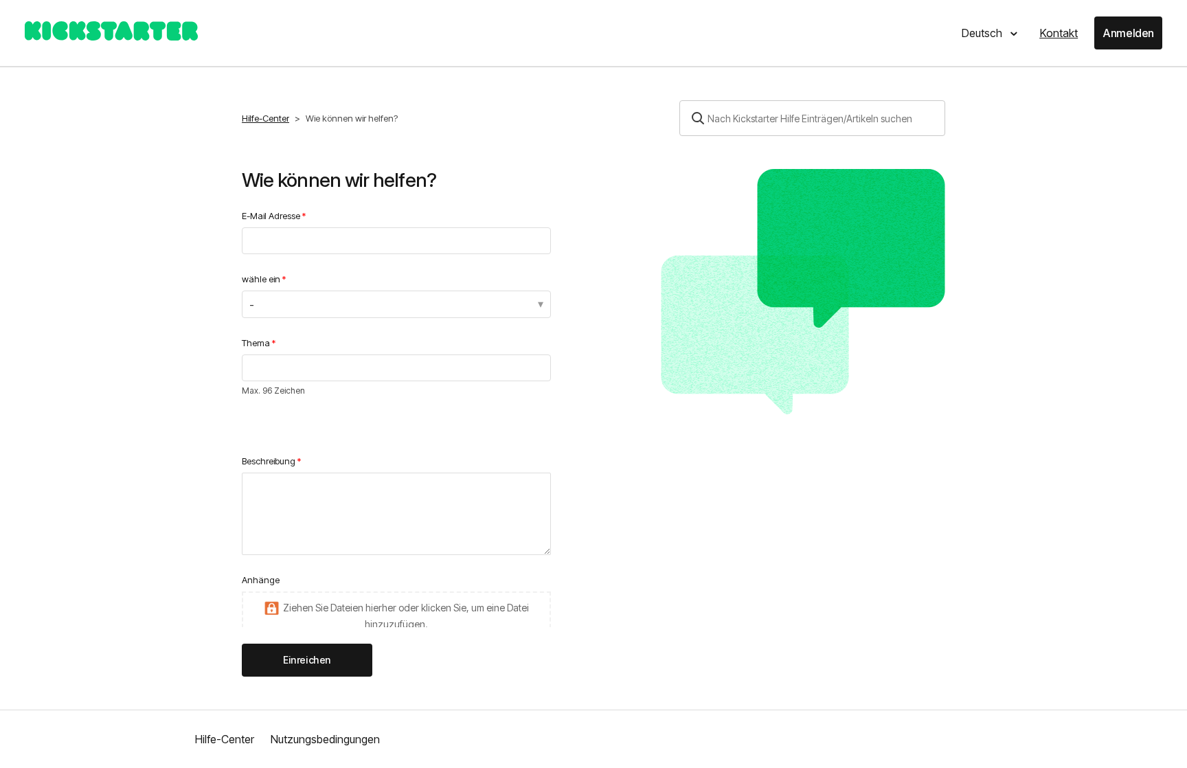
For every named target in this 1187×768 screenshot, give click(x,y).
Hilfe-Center (265, 118)
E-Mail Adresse (271, 215)
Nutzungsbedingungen (325, 739)
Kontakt (1058, 33)
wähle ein (261, 278)
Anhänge (261, 579)
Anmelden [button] (1128, 33)
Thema (256, 342)
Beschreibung (268, 460)
